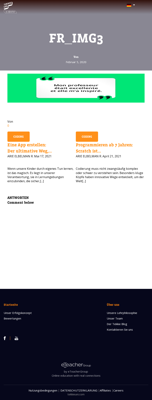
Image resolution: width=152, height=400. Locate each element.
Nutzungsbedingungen (43, 390)
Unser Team (115, 318)
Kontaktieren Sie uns (120, 329)
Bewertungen (12, 318)
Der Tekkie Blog (117, 324)
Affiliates (105, 390)
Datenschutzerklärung (78, 390)
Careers (118, 390)
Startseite (11, 304)
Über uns (113, 304)
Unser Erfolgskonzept (18, 313)
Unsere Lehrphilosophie (122, 313)
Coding (18, 136)
